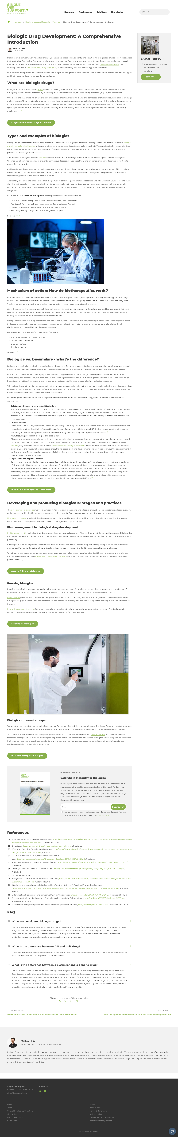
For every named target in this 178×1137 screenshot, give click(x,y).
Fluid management (16, 533)
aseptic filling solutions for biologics (51, 556)
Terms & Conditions (98, 1111)
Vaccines (56, 22)
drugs (40, 89)
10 (107, 432)
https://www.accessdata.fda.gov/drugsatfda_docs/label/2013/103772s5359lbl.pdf (93, 862)
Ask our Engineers (15, 1117)
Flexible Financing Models (101, 1121)
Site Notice (12, 1114)
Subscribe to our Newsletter (102, 1117)
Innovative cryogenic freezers (20, 609)
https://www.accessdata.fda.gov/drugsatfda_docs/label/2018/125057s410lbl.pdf (50, 859)
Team (9, 1107)
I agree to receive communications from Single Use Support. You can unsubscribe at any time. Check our (95, 813)
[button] (70, 12)
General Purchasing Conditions (20, 1111)
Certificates (12, 1121)
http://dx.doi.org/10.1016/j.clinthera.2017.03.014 (104, 898)
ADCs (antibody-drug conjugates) (42, 67)
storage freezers (98, 734)
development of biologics (22, 510)
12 (92, 478)
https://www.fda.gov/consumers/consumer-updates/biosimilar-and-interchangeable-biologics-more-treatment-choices (65, 888)
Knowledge (17, 22)
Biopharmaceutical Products (37, 22)
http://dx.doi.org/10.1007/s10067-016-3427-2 (89, 895)
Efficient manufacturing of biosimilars (68, 445)
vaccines (42, 157)
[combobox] (154, 12)
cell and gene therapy (109, 64)
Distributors (95, 1107)
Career (93, 1104)
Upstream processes (16, 518)
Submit (116, 807)
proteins (14, 445)
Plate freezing (13, 597)
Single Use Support (91, 1131)
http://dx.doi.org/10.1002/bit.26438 (93, 904)
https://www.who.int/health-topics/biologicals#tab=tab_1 (47, 846)
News (9, 1104)
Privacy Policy (102, 815)
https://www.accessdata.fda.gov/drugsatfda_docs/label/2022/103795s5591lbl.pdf (89, 869)
